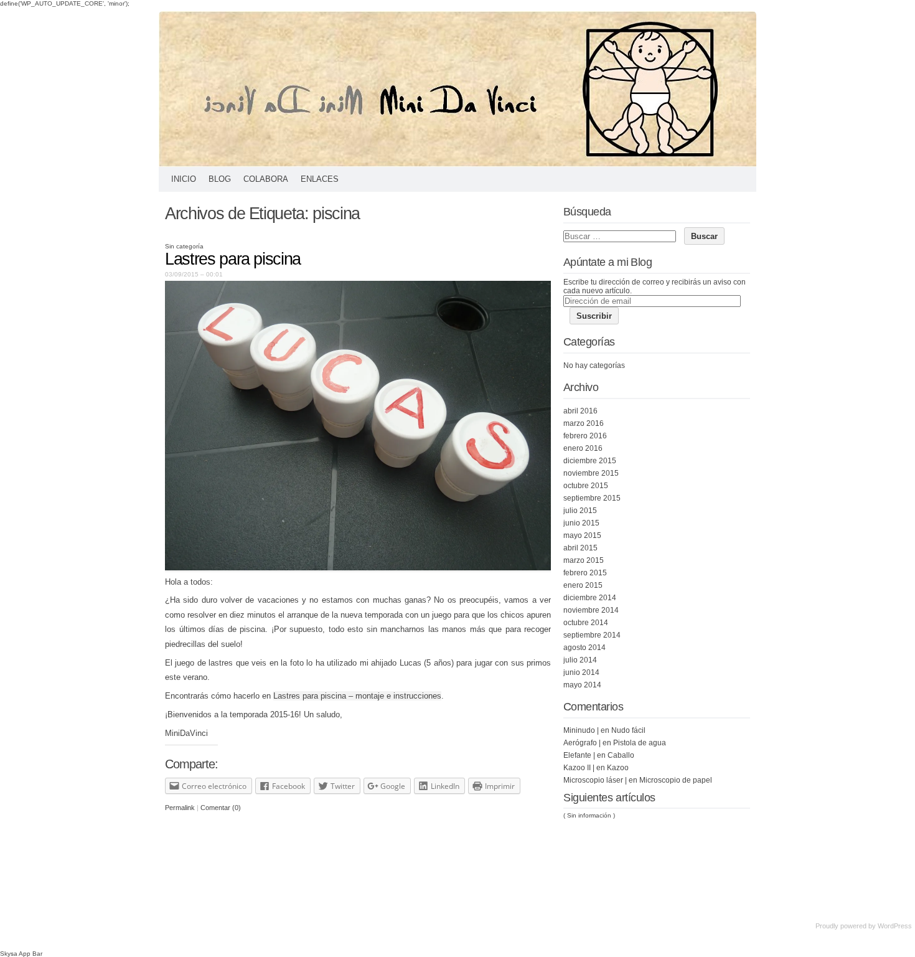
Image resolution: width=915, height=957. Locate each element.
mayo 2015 (582, 535)
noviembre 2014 (591, 610)
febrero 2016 (585, 435)
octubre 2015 (585, 485)
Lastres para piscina (233, 259)
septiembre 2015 (592, 498)
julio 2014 (580, 660)
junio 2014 (581, 672)
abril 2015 (580, 548)
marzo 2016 (583, 423)
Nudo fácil (628, 730)
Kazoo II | (578, 767)
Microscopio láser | (595, 780)
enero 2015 (583, 585)
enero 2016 (583, 448)
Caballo (621, 755)
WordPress (895, 926)
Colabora (265, 179)
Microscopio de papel (675, 780)
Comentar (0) (220, 807)
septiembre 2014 (592, 635)
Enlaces (320, 179)
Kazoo (618, 767)
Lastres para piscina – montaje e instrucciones (357, 695)
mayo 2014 (582, 685)
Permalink (180, 807)
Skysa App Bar (21, 953)
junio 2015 (581, 523)
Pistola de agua (639, 742)
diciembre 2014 (589, 597)
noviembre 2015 (591, 473)
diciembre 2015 (589, 460)
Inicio (183, 179)
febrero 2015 (585, 572)
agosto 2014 (584, 647)
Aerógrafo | (582, 742)
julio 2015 (580, 510)
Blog (220, 179)
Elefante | (579, 755)
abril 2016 (580, 411)
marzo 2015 (583, 560)
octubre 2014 (585, 622)
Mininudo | (581, 730)
